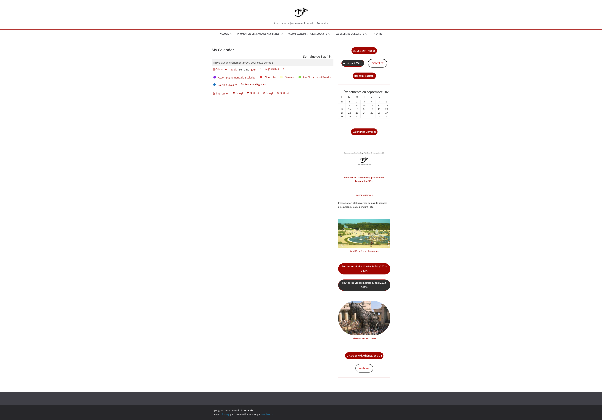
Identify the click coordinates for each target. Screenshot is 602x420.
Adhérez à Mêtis (352, 63)
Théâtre (377, 33)
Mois (234, 69)
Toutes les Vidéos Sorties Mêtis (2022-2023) (364, 285)
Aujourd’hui (272, 69)
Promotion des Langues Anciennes (258, 33)
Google (240, 93)
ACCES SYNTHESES (364, 50)
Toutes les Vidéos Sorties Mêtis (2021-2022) (364, 269)
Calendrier (221, 70)
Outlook (255, 93)
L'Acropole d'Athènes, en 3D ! (364, 355)
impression (222, 94)
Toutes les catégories (253, 84)
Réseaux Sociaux (364, 76)
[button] (230, 34)
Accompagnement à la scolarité (307, 33)
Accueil (224, 33)
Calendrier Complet (364, 131)
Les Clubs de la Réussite (349, 33)
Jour (253, 69)
